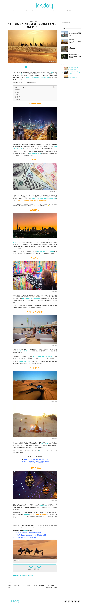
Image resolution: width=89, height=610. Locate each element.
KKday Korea (30, 66)
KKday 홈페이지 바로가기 (71, 10)
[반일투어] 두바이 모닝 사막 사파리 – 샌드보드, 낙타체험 (35, 461)
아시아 (36, 21)
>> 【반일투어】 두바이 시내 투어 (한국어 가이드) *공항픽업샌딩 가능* (29, 534)
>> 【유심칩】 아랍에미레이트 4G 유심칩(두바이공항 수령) (27, 532)
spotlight (32, 21)
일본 (22, 10)
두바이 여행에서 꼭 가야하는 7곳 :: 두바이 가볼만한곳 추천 (75, 33)
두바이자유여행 (20, 66)
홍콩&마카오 (52, 10)
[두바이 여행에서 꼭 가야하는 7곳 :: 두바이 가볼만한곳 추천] (64, 34)
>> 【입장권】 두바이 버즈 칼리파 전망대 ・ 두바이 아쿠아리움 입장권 (29, 535)
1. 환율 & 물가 (17, 89)
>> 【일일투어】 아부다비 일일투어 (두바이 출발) (24, 537)
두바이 (28, 21)
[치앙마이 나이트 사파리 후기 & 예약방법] (64, 49)
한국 (14, 10)
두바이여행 (9, 66)
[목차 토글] (53, 87)
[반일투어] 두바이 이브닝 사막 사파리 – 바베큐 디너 (36, 459)
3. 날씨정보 (16, 92)
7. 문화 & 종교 (17, 99)
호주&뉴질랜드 (44, 10)
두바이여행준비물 (15, 66)
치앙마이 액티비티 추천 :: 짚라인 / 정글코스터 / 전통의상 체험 (75, 56)
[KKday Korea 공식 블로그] (15, 601)
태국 (27, 10)
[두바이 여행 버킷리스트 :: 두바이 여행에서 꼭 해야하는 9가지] (64, 41)
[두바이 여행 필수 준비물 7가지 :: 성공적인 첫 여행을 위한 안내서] (32, 46)
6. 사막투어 (16, 97)
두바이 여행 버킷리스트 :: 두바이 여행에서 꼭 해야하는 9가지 (75, 41)
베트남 (31, 10)
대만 (18, 10)
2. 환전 (15, 91)
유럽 (58, 10)
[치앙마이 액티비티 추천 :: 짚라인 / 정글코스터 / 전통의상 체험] (64, 56)
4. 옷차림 (16, 94)
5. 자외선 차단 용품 (18, 96)
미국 (62, 10)
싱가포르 (37, 10)
